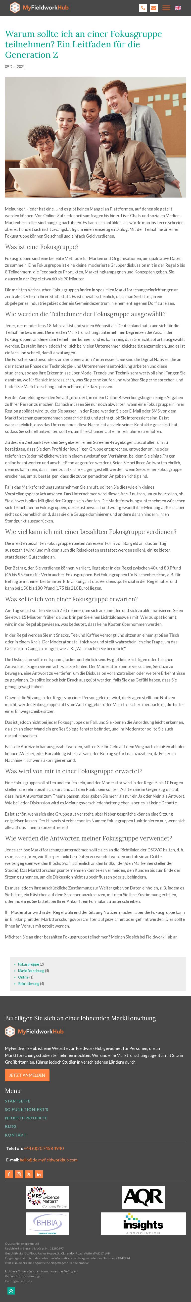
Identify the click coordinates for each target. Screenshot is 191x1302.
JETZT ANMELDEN (27, 1075)
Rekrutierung (29, 984)
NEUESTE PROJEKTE (26, 1117)
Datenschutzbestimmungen (23, 1276)
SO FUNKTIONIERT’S (26, 1109)
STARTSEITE (17, 1100)
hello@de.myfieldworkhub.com (49, 1159)
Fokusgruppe (29, 964)
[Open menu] (166, 8)
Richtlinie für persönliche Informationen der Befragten (41, 1271)
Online (23, 977)
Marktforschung (31, 971)
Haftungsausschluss (18, 1281)
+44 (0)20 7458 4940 (44, 1148)
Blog (11, 1126)
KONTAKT (16, 1135)
